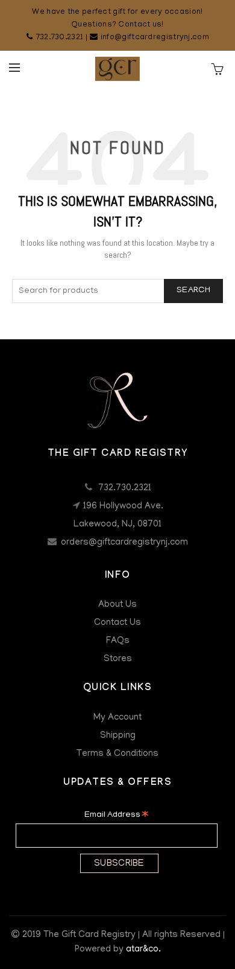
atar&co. (143, 950)
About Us (117, 605)
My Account (117, 718)
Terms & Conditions (117, 754)
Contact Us (117, 623)
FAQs (118, 641)
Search (193, 290)
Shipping (118, 736)
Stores (118, 659)
